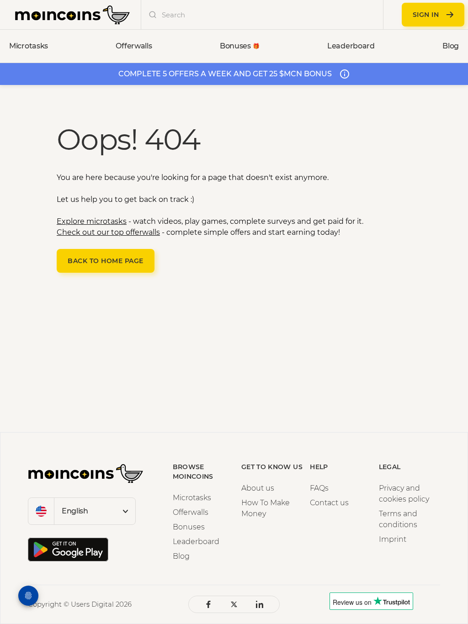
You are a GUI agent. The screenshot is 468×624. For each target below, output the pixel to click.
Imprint (392, 539)
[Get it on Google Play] (68, 549)
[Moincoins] (72, 14)
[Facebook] (208, 604)
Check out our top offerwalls (108, 232)
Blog (181, 556)
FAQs (319, 488)
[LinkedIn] (259, 604)
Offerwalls (190, 512)
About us (257, 488)
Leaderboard (196, 541)
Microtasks (192, 497)
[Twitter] (234, 604)
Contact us (329, 502)
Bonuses (189, 527)
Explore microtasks (92, 221)
